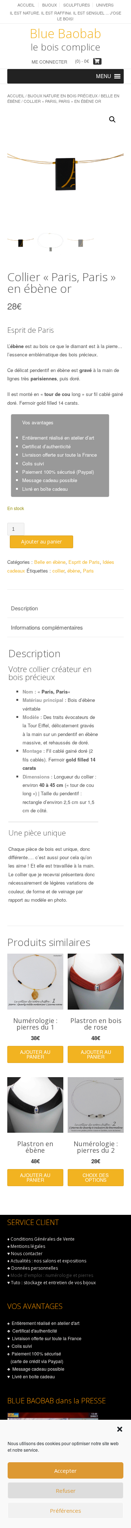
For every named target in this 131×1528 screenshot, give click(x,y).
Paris (88, 570)
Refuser (66, 1490)
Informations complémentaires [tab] (47, 627)
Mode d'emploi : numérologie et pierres (52, 1275)
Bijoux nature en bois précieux (63, 95)
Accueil (26, 5)
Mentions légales (28, 1246)
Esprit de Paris (84, 561)
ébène (73, 570)
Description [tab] (24, 608)
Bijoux (49, 5)
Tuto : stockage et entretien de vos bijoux (53, 1283)
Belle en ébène (50, 561)
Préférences (65, 1510)
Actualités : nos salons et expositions (48, 1261)
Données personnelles (34, 1268)
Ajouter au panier (41, 541)
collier (58, 570)
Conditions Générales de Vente (43, 1239)
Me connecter (49, 61)
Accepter (65, 1470)
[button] (119, 1429)
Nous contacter (27, 1253)
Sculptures (76, 5)
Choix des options (96, 1177)
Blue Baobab (65, 33)
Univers (105, 5)
